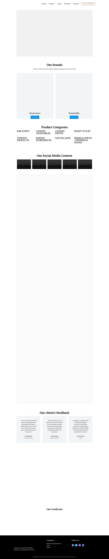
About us (44, 3)
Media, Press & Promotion (53, 543)
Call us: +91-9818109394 (88, 3)
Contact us (76, 3)
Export (60, 3)
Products (51, 3)
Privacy (48, 547)
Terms (48, 545)
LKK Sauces (67, 3)
